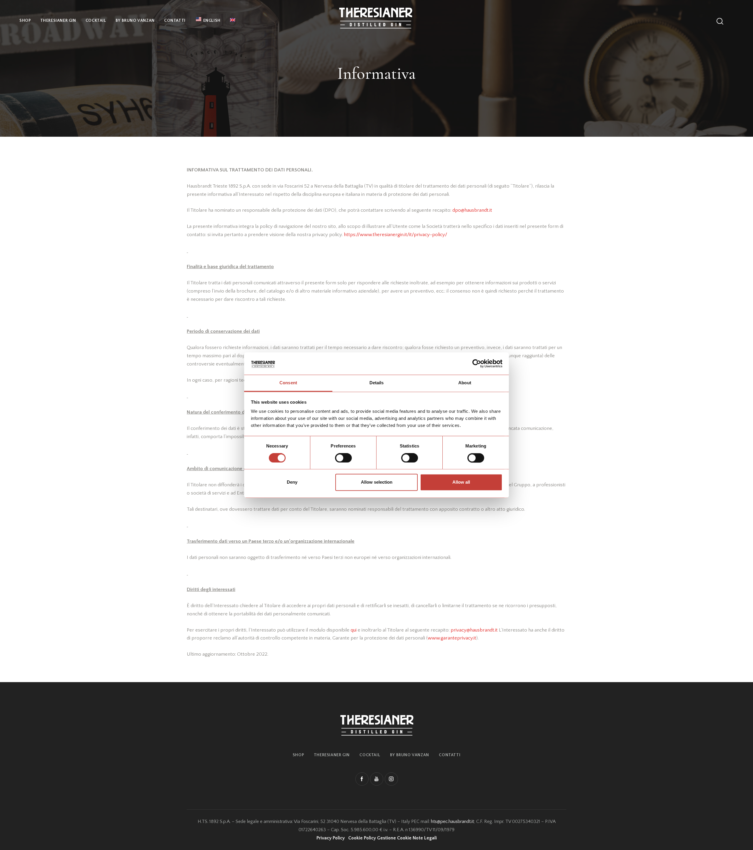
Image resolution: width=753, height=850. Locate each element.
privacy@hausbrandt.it (474, 630)
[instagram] (391, 779)
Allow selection (376, 482)
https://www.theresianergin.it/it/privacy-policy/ (395, 234)
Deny (292, 482)
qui (353, 630)
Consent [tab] (288, 382)
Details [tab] (376, 382)
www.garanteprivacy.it (452, 638)
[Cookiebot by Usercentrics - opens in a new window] (476, 363)
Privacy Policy (330, 838)
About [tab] (464, 382)
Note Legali (425, 838)
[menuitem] (232, 21)
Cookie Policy (362, 838)
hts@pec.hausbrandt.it (452, 821)
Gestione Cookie (394, 838)
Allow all (461, 482)
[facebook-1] (362, 779)
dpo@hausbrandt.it (472, 210)
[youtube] (376, 779)
